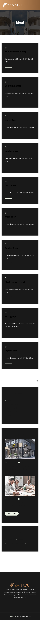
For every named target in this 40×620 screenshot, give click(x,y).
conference (10, 539)
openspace (20, 543)
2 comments (24, 462)
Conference (11, 404)
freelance (9, 543)
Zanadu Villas (12, 616)
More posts (12, 513)
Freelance (10, 411)
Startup (10, 415)
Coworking (11, 408)
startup (29, 543)
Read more (8, 66)
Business (10, 400)
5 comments (23, 499)
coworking (21, 539)
